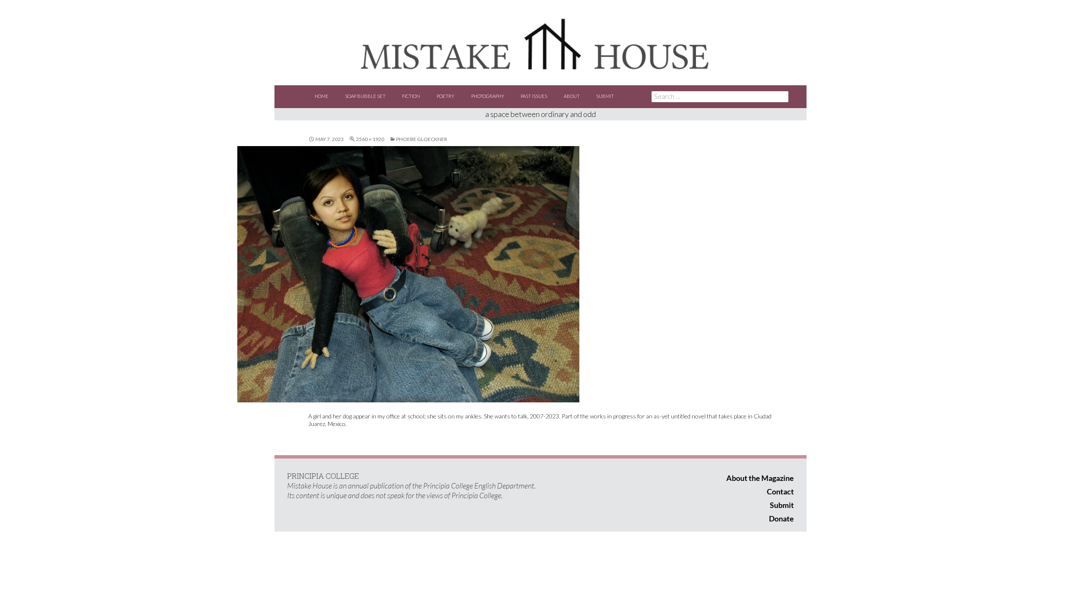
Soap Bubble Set (365, 96)
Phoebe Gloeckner (421, 139)
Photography (487, 96)
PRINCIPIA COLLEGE (323, 476)
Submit (605, 96)
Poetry (445, 96)
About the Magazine (760, 478)
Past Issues (534, 96)
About (572, 96)
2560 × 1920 (370, 139)
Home (322, 96)
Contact (780, 491)
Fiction (411, 96)
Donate (781, 518)
